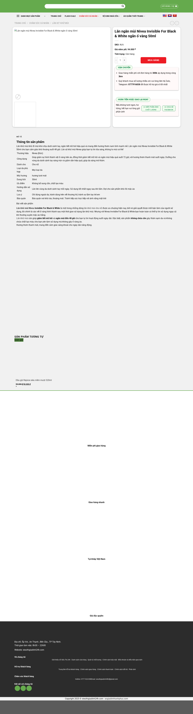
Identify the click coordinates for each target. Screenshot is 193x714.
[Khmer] (170, 15)
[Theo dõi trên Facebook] (17, 688)
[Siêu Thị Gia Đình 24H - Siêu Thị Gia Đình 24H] (27, 6)
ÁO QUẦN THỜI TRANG (133, 16)
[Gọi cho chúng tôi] (29, 688)
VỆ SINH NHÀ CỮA (110, 16)
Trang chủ (56, 16)
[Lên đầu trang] (187, 710)
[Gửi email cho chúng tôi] (23, 688)
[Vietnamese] (175, 15)
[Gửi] (123, 6)
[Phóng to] (17, 96)
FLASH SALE (70, 16)
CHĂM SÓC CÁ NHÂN (88, 16)
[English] (165, 15)
